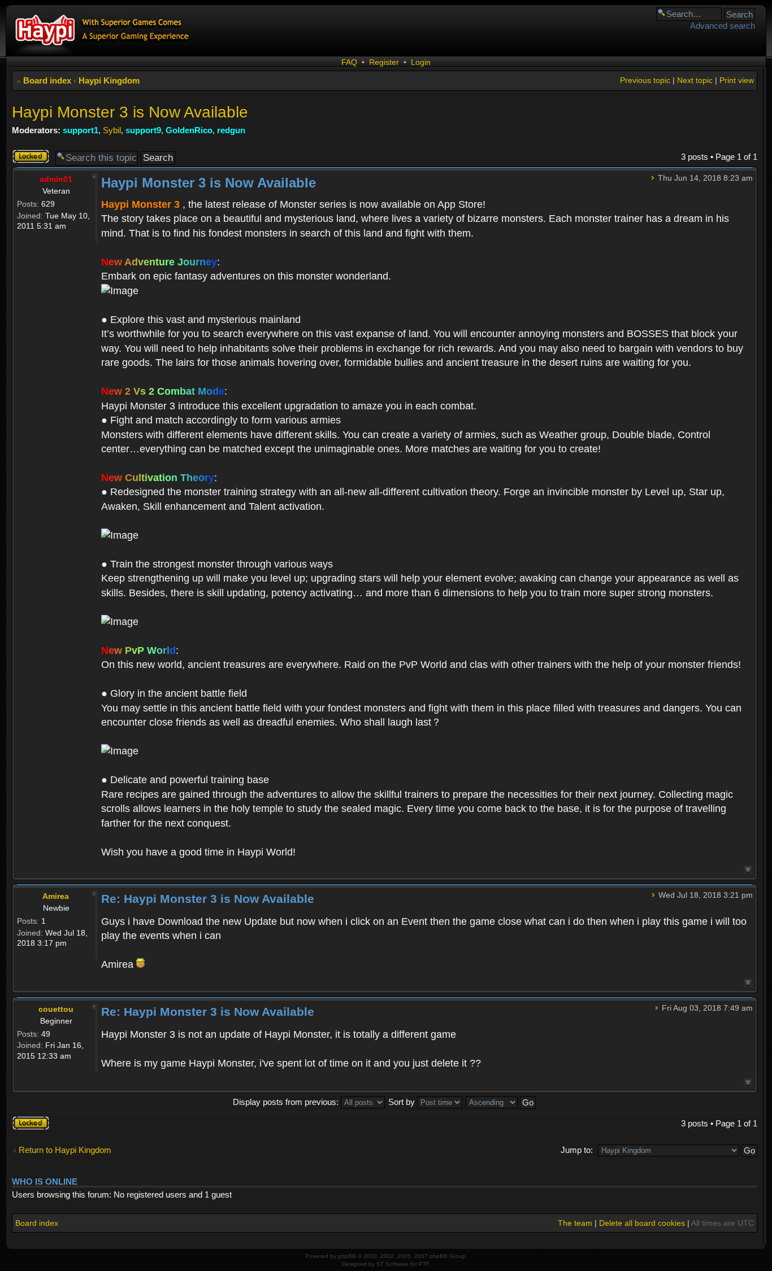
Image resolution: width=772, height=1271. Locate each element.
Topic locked (24, 156)
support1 (80, 130)
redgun (231, 130)
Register (384, 62)
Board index (47, 80)
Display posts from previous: (287, 1102)
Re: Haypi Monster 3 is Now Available (207, 898)
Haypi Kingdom (109, 80)
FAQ (349, 62)
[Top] (748, 870)
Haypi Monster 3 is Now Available (130, 112)
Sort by (402, 1102)
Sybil (112, 130)
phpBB (347, 1256)
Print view (736, 80)
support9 (143, 130)
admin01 (56, 179)
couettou (55, 1009)
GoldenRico (189, 130)
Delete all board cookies (642, 1223)
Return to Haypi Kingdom (65, 1150)
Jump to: (577, 1150)
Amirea (55, 896)
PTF (424, 1264)
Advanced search (722, 25)
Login (421, 62)
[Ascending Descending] (501, 1102)
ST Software (392, 1264)
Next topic (695, 80)
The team (575, 1223)
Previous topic (645, 80)
